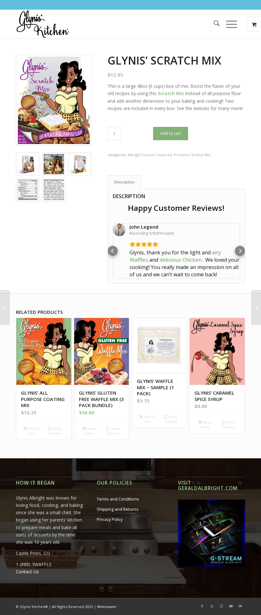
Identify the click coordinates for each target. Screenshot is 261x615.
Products (181, 154)
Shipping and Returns (117, 494)
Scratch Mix (201, 154)
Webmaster (107, 592)
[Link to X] (211, 591)
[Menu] (228, 24)
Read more (90, 416)
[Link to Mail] (240, 591)
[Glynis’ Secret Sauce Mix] (256, 307)
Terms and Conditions (118, 484)
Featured (164, 154)
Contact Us (27, 557)
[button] (113, 243)
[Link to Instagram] (221, 591)
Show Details (55, 416)
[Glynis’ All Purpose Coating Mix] (5, 307)
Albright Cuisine (141, 154)
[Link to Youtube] (231, 591)
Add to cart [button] (33, 416)
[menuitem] (213, 24)
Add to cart (170, 133)
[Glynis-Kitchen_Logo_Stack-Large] (42, 24)
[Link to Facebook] (202, 591)
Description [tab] (124, 182)
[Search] (213, 24)
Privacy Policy (110, 505)
